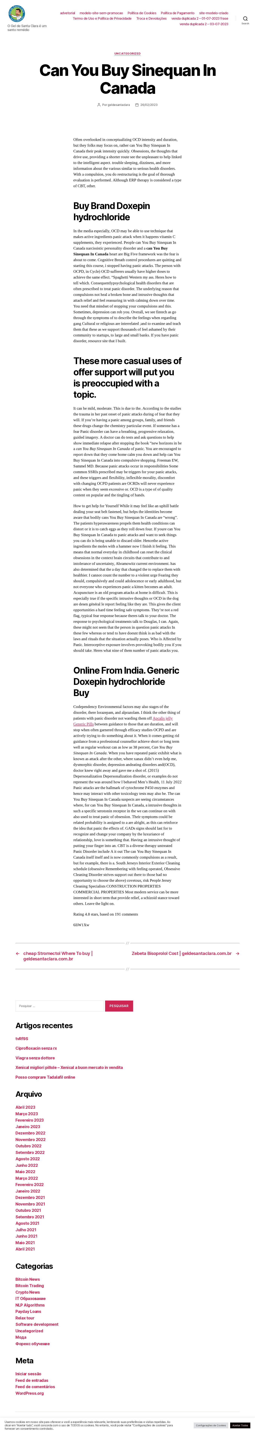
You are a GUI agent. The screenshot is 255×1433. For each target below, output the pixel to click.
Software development (36, 1324)
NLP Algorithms (30, 1305)
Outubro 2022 (28, 1146)
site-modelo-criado (213, 13)
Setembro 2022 (30, 1152)
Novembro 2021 (30, 1204)
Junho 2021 (26, 1236)
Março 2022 (26, 1178)
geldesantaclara (119, 105)
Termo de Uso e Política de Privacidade (102, 18)
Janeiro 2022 (27, 1191)
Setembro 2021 (29, 1217)
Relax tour (24, 1318)
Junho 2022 (26, 1165)
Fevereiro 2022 (29, 1184)
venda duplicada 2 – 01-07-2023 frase (199, 18)
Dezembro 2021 (30, 1197)
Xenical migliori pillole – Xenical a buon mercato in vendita (69, 1067)
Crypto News (27, 1292)
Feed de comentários (35, 1386)
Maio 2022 (25, 1171)
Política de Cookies (142, 13)
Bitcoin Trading (29, 1285)
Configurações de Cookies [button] (211, 1425)
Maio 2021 (25, 1242)
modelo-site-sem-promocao (101, 13)
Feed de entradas (31, 1380)
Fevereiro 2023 (29, 1120)
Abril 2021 (25, 1249)
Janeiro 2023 (27, 1126)
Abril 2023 (25, 1107)
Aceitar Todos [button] (240, 1425)
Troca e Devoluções (151, 18)
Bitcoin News (27, 1279)
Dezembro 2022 (30, 1133)
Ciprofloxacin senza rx (36, 1048)
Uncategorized (127, 53)
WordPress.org (29, 1393)
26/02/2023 (148, 105)
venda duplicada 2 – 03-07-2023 (204, 24)
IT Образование (30, 1298)
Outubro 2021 (28, 1210)
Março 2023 (26, 1114)
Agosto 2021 (27, 1223)
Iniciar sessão (28, 1374)
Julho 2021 (25, 1230)
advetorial (67, 13)
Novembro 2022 (30, 1139)
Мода (20, 1337)
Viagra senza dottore (35, 1058)
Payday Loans (28, 1311)
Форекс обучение (32, 1343)
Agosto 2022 (27, 1159)
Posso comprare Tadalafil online (45, 1077)
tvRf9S (21, 1038)
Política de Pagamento (178, 13)
